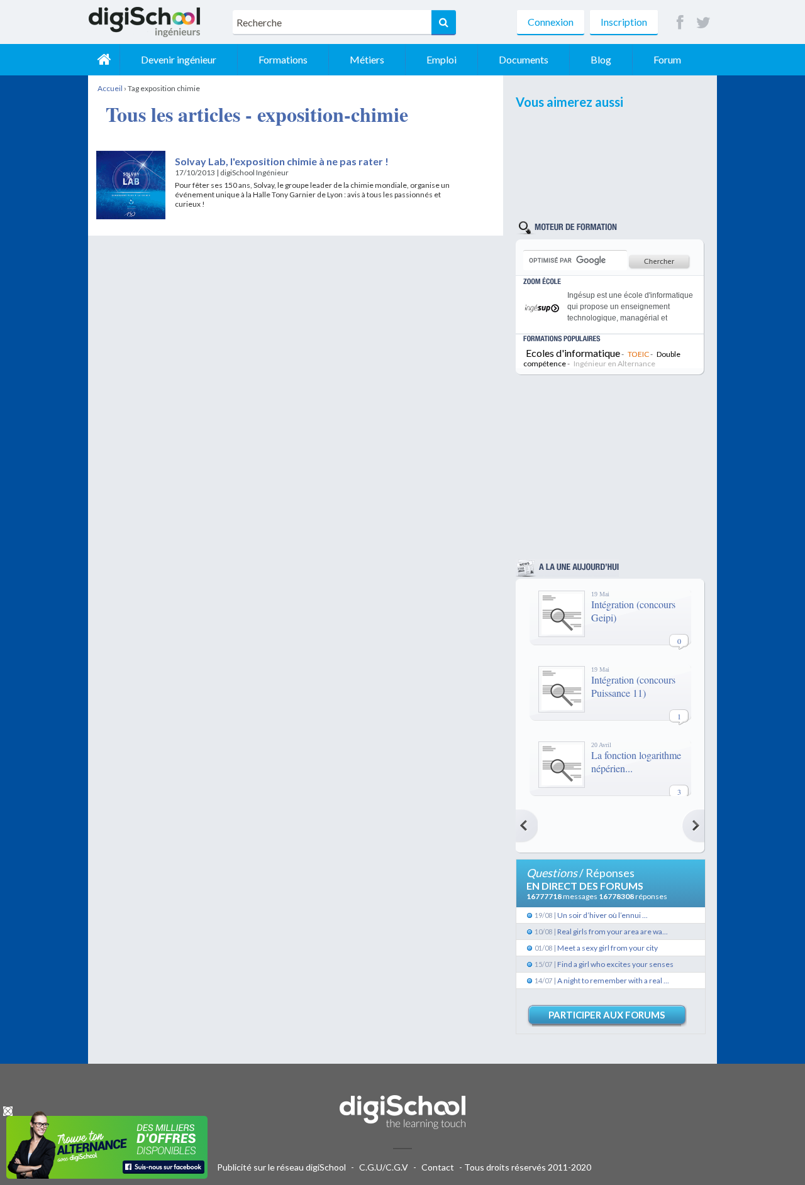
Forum (667, 59)
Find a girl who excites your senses (615, 964)
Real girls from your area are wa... (612, 931)
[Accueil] (103, 59)
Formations (283, 59)
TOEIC (638, 354)
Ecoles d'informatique (573, 353)
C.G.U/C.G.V (383, 1167)
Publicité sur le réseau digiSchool (281, 1167)
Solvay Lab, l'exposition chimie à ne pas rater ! (282, 161)
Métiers (367, 59)
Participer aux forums (606, 1014)
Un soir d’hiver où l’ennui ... (602, 915)
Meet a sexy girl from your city (607, 948)
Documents (523, 59)
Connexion (551, 22)
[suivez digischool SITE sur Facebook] (680, 23)
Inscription (624, 22)
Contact (437, 1167)
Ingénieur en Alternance (614, 363)
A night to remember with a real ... (613, 980)
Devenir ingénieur (178, 59)
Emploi (441, 59)
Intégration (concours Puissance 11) (633, 686)
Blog (601, 59)
